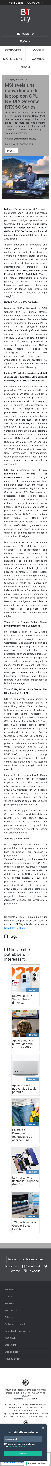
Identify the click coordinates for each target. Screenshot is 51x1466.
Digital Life (12, 59)
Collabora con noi (15, 1324)
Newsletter (27, 33)
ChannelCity (33, 2)
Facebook (33, 1266)
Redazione (10, 1289)
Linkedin (33, 1271)
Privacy (9, 1317)
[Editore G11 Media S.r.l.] (25, 1423)
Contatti (9, 1296)
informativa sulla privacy (21, 1446)
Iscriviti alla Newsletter (25, 1259)
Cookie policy (12, 1351)
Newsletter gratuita (14, 928)
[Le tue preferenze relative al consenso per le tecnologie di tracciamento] (36, 1463)
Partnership (11, 1310)
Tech (25, 67)
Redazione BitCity (26, 138)
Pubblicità (10, 1303)
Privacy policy (12, 1358)
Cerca (27, 41)
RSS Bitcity (10, 1338)
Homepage (11, 79)
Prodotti (13, 50)
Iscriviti (22, 1454)
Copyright (10, 1345)
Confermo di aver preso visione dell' (20, 1445)
